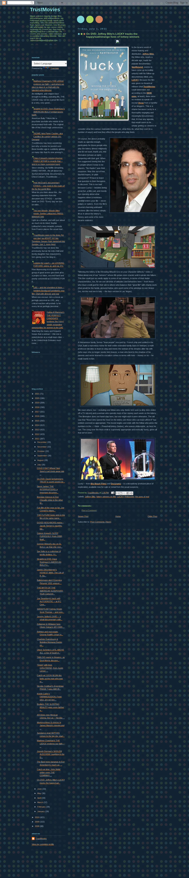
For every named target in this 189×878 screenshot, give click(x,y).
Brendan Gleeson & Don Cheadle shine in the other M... (50, 500)
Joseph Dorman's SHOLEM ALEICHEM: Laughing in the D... (50, 754)
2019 (37, 403)
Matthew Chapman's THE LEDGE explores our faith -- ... (51, 743)
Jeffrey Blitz (148, 54)
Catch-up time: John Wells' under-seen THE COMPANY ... (49, 772)
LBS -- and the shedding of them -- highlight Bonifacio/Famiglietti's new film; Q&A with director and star (48, 290)
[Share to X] (124, 493)
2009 (37, 822)
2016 (37, 416)
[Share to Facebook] (128, 493)
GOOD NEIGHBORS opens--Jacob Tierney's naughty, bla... (50, 525)
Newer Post (83, 516)
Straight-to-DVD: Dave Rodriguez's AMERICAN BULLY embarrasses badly (48, 112)
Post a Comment (89, 510)
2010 (37, 817)
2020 (37, 398)
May (39, 793)
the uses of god (142, 496)
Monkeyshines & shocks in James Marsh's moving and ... (50, 725)
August (40, 460)
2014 (37, 425)
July (39, 465)
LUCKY (135, 80)
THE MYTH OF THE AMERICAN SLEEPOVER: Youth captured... (50, 591)
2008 (37, 826)
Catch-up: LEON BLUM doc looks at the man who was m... (50, 678)
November (42, 447)
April (39, 798)
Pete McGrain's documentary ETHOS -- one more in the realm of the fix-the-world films (48, 186)
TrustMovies (149, 86)
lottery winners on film (106, 496)
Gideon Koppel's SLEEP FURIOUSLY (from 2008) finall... (49, 536)
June (39, 789)
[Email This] (117, 493)
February (41, 807)
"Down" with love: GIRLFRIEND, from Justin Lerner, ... (50, 668)
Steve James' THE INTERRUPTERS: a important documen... (48, 489)
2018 (37, 407)
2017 (37, 412)
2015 (37, 421)
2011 (37, 439)
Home (118, 516)
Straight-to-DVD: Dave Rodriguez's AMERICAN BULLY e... (49, 562)
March (40, 802)
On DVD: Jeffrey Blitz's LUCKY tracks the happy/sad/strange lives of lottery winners (112, 35)
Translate (54, 68)
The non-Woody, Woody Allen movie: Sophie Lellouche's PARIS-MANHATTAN (47, 213)
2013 (37, 429)
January (41, 811)
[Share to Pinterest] (131, 493)
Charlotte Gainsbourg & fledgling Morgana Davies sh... (49, 642)
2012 (37, 434)
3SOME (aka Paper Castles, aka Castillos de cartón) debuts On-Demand (47, 136)
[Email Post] (112, 493)
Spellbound (137, 67)
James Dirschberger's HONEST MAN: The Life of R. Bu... (50, 573)
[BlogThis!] (121, 493)
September (42, 456)
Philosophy (129, 496)
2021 (37, 394)
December (42, 442)
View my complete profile (43, 844)
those (141, 103)
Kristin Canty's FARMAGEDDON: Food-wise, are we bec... (49, 697)
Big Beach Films (98, 484)
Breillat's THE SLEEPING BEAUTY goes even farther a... (50, 707)
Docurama (116, 484)
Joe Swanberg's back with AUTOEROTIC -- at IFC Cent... (49, 601)
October (41, 451)
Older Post (152, 516)
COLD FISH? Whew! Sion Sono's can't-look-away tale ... (50, 471)
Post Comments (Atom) (100, 522)
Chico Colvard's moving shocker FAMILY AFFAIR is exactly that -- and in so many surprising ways (47, 161)
